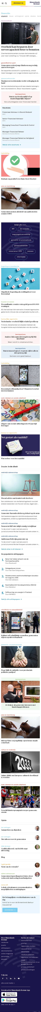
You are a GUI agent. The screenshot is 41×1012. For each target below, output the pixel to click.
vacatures (4, 942)
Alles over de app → (8, 1004)
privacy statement (27, 967)
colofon (23, 943)
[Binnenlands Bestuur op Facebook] (2, 978)
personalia (5, 956)
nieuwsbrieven (26, 949)
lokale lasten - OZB (15, 251)
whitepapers (5, 948)
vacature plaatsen (27, 954)
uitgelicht (4, 16)
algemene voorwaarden (29, 957)
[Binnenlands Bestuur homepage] (35, 4)
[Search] (38, 6)
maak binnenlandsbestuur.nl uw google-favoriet (30, 962)
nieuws (11, 16)
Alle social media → (8, 983)
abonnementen (6, 951)
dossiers (33, 16)
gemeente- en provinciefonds (21, 240)
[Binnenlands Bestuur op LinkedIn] (10, 978)
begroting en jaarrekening (21, 234)
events (3, 945)
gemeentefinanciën (21, 245)
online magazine (7, 954)
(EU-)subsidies (24, 229)
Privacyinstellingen (28, 970)
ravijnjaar (30, 251)
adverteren (25, 952)
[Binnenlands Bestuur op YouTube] (18, 978)
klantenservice (26, 940)
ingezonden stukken (28, 946)
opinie (27, 16)
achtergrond (19, 16)
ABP (13, 229)
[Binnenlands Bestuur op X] (6, 978)
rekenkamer (21, 257)
